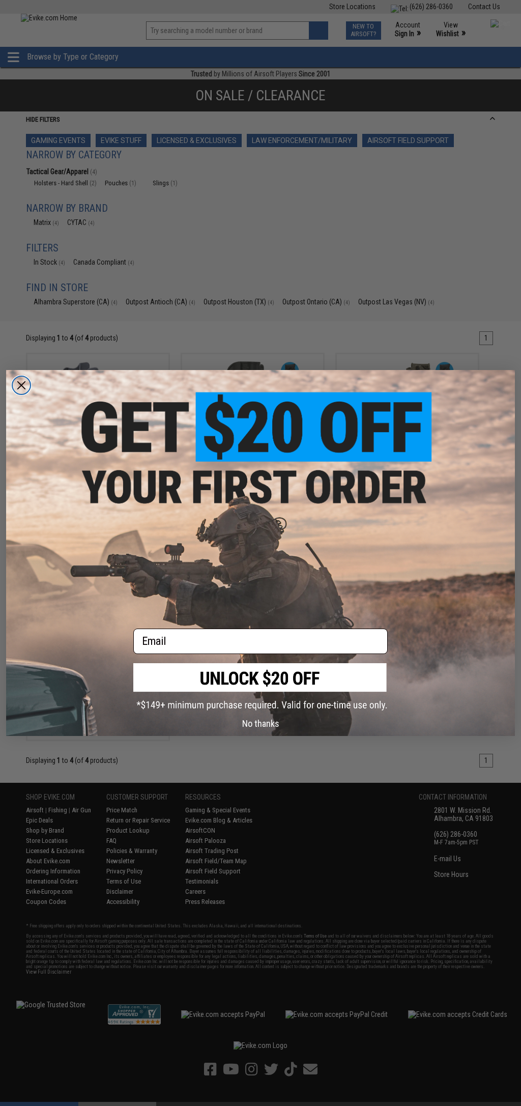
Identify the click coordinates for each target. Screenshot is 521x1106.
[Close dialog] (21, 385)
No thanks (260, 723)
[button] (260, 687)
